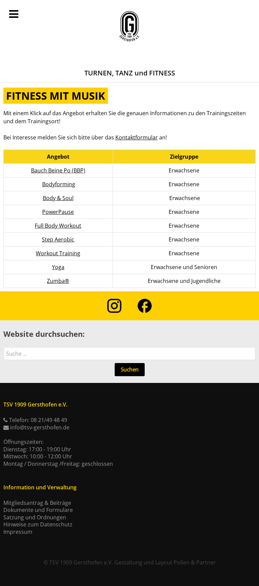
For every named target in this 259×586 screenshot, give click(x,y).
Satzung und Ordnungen (34, 517)
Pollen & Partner (195, 562)
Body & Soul (58, 198)
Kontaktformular (136, 137)
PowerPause (58, 212)
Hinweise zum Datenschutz (38, 524)
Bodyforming (58, 184)
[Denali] (129, 26)
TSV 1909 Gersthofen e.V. (81, 562)
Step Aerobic (58, 239)
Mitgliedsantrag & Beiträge (37, 503)
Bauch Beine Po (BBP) (58, 170)
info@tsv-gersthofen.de (39, 427)
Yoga (58, 267)
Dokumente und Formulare (38, 510)
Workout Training (58, 253)
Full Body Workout (58, 225)
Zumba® (58, 281)
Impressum (17, 531)
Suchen (130, 369)
